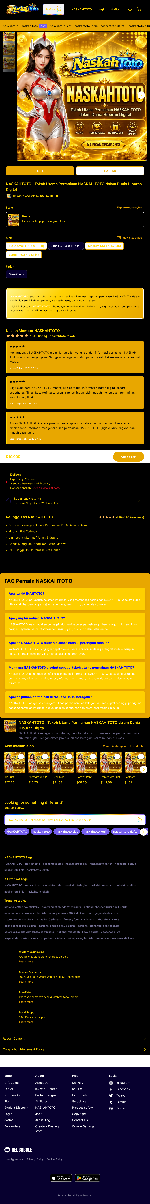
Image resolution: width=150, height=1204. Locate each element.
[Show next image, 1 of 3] (141, 95)
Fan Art (9, 1089)
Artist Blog (42, 1120)
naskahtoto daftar (113, 26)
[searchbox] (75, 820)
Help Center (80, 1095)
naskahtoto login (86, 26)
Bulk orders (12, 1126)
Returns (77, 1089)
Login (8, 1114)
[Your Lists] (130, 9)
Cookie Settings (83, 1126)
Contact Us (80, 1120)
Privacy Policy (35, 1159)
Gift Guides (12, 1082)
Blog (7, 1101)
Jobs (38, 1114)
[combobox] (53, 9)
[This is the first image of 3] (22, 95)
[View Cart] (139, 9)
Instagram (123, 1082)
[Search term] (59, 9)
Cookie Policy (54, 1159)
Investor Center (46, 1089)
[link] (16, 831)
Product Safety (82, 1107)
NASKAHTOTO (19, 296)
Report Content (14, 1038)
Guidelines (79, 1101)
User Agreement (14, 1159)
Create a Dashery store (47, 1128)
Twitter (121, 1095)
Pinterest (122, 1108)
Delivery (77, 1082)
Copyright (79, 1114)
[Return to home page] (22, 9)
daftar (8, 1120)
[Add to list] (21, 756)
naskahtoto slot (61, 26)
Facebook (123, 1089)
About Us (41, 1082)
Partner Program (46, 1095)
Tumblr (121, 1102)
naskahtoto (10, 26)
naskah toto (33, 26)
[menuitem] (10, 26)
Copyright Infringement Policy (23, 1049)
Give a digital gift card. (46, 487)
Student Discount (16, 1107)
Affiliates (41, 1101)
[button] (9, 36)
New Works (12, 1095)
